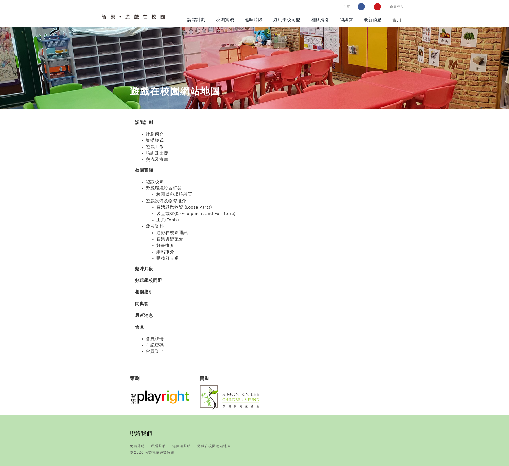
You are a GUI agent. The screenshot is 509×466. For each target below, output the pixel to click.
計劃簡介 (155, 134)
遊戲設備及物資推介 (166, 201)
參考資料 (155, 226)
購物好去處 (167, 258)
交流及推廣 (157, 159)
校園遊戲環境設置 (174, 194)
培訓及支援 (157, 153)
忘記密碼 (155, 345)
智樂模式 (155, 140)
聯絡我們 (141, 433)
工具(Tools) (167, 220)
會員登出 (155, 351)
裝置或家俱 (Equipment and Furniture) (195, 214)
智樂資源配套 (169, 239)
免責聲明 (137, 446)
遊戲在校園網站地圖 (214, 446)
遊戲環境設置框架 (164, 188)
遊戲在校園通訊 (172, 233)
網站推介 (165, 252)
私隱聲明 (158, 446)
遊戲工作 (155, 147)
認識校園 (155, 182)
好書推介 (165, 245)
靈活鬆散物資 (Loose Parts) (184, 207)
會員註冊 (155, 339)
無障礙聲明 (181, 446)
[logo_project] (135, 16)
